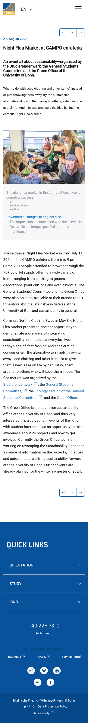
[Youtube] (57, 671)
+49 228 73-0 (44, 625)
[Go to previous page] (63, 32)
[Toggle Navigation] (78, 8)
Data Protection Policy (52, 706)
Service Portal (71, 656)
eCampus (14, 656)
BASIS (42, 656)
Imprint (25, 706)
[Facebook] (50, 683)
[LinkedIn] (37, 683)
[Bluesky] (44, 671)
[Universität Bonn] (9, 9)
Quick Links (27, 544)
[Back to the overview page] (72, 32)
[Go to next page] (80, 32)
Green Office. (67, 397)
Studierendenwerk (17, 384)
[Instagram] (31, 671)
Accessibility (41, 713)
